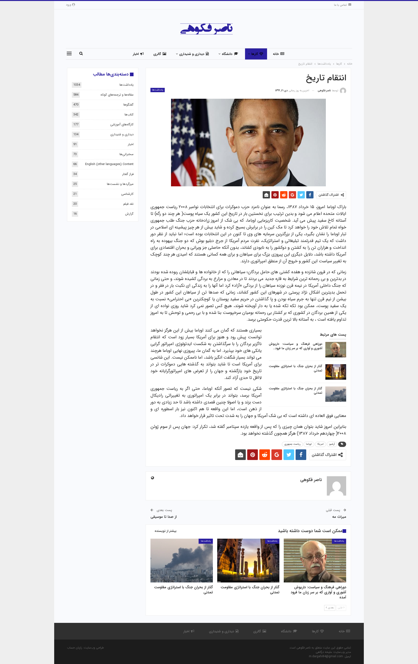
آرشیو (332, 444)
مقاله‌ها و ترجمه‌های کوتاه (117, 94)
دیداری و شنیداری (191, 54)
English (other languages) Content (109, 164)
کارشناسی (127, 193)
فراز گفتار (128, 174)
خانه (276, 54)
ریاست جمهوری (292, 444)
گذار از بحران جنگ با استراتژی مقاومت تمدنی (295, 368)
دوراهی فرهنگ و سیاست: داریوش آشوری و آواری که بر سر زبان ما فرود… (295, 346)
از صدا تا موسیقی (163, 517)
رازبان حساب (74, 647)
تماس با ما (340, 5)
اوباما (309, 444)
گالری (157, 54)
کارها (254, 54)
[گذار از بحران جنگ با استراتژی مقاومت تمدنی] (335, 372)
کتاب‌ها (129, 114)
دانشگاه (227, 54)
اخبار (136, 54)
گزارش (129, 213)
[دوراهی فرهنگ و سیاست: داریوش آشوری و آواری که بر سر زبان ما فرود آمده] (335, 349)
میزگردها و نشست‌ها (120, 184)
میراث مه (339, 517)
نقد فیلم (128, 203)
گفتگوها (128, 104)
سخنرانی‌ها (126, 154)
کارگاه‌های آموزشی (122, 124)
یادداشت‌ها (157, 90)
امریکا (320, 444)
